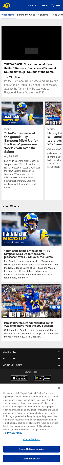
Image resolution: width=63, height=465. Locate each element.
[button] (31, 51)
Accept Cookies (31, 458)
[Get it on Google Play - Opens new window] (42, 379)
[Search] (52, 5)
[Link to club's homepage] (7, 4)
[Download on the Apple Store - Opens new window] (19, 378)
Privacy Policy (40, 432)
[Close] (59, 391)
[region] (31, 426)
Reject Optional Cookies (31, 449)
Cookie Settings (31, 439)
